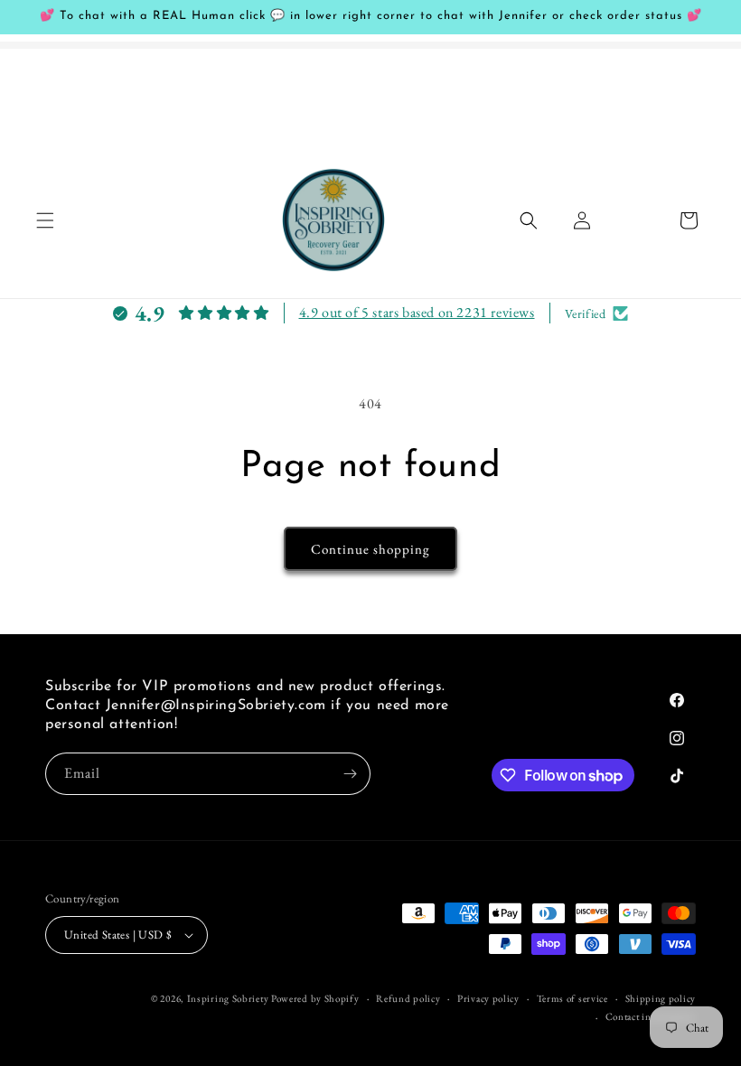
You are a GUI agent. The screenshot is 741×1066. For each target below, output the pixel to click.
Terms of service (572, 998)
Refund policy (408, 998)
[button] (45, 220)
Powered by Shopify (315, 998)
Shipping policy (661, 998)
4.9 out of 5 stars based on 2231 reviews (417, 312)
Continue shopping (370, 548)
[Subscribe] (350, 774)
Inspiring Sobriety (228, 998)
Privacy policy (488, 998)
